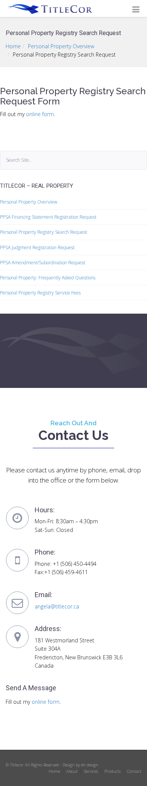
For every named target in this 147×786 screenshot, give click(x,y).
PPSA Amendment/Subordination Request (42, 262)
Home (13, 46)
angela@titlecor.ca (57, 606)
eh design (89, 765)
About (72, 771)
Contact (134, 771)
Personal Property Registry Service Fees (40, 293)
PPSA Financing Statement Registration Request (48, 217)
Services (91, 771)
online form (40, 114)
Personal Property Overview (61, 46)
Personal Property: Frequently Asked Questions (47, 277)
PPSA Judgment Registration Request (37, 247)
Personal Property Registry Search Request (43, 232)
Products (112, 771)
